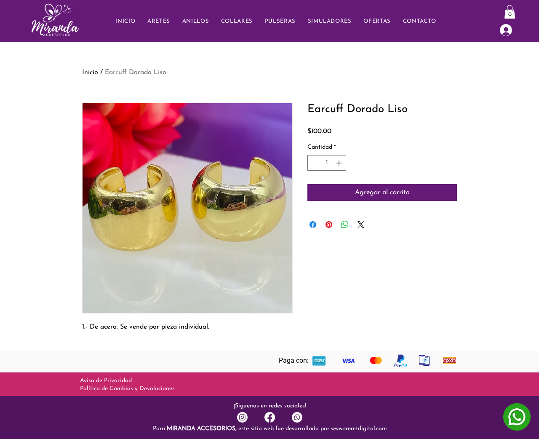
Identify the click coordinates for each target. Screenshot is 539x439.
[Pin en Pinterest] (329, 225)
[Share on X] (361, 225)
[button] (419, 21)
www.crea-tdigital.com (359, 429)
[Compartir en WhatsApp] (345, 225)
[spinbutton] (326, 162)
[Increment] (339, 162)
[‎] (511, 30)
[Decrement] (314, 162)
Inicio (90, 72)
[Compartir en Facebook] (313, 225)
